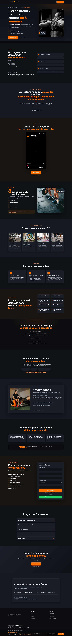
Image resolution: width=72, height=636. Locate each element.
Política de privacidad (15, 630)
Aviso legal (9, 630)
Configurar (55, 633)
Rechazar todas (48, 633)
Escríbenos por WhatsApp (51, 496)
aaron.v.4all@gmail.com (41, 592)
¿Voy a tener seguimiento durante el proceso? (26, 533)
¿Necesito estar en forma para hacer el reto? (26, 520)
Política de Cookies (22, 634)
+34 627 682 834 (17, 592)
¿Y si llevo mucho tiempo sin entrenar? (25, 524)
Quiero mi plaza (13, 37)
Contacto (33, 619)
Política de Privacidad (29, 634)
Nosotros (33, 618)
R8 (31, 613)
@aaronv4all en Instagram (38, 410)
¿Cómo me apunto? (21, 538)
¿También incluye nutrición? (23, 529)
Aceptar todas (61, 633)
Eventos (32, 616)
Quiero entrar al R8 (50, 490)
